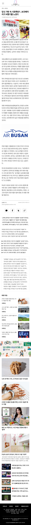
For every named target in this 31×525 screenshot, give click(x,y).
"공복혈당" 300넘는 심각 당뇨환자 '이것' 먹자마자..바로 (15, 259)
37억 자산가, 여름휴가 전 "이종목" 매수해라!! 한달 (14, 220)
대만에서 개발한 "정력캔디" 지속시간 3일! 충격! (15, 286)
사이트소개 (5, 506)
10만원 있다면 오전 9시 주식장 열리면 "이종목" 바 (14, 229)
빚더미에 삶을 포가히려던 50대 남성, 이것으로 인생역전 (15, 222)
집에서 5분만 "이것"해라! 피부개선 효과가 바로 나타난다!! (15, 273)
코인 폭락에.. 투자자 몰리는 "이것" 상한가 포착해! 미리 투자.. (15, 224)
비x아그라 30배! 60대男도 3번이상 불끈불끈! (13, 234)
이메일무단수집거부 (24, 506)
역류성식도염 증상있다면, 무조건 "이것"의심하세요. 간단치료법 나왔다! (16, 248)
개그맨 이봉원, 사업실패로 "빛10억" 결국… (14, 284)
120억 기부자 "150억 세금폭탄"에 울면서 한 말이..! (15, 243)
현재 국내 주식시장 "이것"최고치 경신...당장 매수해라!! (15, 277)
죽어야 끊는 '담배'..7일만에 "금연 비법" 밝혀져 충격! (14, 236)
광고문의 (16, 506)
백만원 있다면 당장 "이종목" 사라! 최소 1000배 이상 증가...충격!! (15, 268)
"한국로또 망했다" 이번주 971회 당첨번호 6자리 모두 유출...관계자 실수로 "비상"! (15, 261)
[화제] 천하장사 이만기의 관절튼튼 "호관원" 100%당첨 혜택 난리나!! (15, 218)
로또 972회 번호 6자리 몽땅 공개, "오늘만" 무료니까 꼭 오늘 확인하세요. (15, 266)
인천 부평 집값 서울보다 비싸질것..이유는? (14, 270)
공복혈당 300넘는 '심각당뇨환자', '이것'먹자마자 (15, 250)
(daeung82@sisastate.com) (9, 204)
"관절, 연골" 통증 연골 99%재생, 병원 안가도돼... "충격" (15, 279)
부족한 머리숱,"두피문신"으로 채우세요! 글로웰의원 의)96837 (15, 232)
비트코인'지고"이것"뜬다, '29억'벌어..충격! (13, 246)
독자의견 (11, 506)
